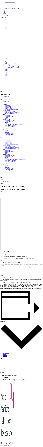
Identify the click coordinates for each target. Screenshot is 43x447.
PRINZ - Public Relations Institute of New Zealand (9, 1)
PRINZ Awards (7, 34)
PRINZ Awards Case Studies (10, 39)
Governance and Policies (9, 52)
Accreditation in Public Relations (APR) (12, 31)
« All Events (2, 179)
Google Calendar (6, 353)
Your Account (5, 15)
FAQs (6, 37)
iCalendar (4, 354)
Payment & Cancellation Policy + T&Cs (12, 32)
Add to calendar (3, 321)
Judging (6, 36)
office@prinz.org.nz (5, 445)
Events (4, 14)
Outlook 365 (5, 355)
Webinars (6, 41)
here (1, 286)
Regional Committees (9, 53)
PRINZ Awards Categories (9, 35)
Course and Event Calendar (10, 30)
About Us (4, 48)
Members (4, 13)
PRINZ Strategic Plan (9, 40)
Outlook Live (5, 356)
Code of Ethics (5, 47)
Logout (4, 12)
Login (4, 11)
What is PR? (7, 51)
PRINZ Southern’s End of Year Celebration (11, 196)
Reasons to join (7, 24)
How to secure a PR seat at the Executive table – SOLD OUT (14, 195)
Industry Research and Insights (10, 44)
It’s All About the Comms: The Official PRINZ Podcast (15, 43)
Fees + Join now (8, 25)
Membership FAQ (8, 26)
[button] (21, 56)
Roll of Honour (7, 54)
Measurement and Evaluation (10, 45)
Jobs (3, 46)
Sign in (1, 0)
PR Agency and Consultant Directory (11, 28)
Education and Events (6, 29)
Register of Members (8, 27)
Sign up (4, 0)
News (6, 42)
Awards (4, 33)
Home (4, 10)
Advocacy (7, 50)
